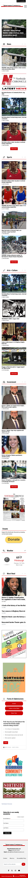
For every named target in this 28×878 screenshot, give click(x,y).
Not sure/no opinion (10, 738)
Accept (23, 875)
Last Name (5, 827)
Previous (3, 29)
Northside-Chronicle (7, 804)
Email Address (7, 818)
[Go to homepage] (12, 6)
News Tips (14, 713)
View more (14, 148)
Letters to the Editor (14, 708)
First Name (5, 823)
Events (14, 703)
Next (25, 29)
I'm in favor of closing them (12, 729)
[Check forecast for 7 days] (7, 561)
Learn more (15, 875)
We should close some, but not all (14, 735)
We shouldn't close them (11, 732)
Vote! (5, 742)
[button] (25, 550)
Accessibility (22, 1)
